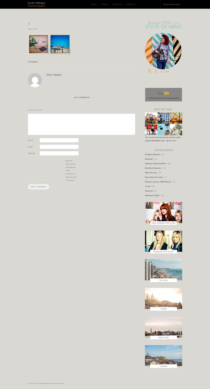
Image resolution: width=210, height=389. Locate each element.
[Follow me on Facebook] (161, 81)
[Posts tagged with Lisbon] (163, 367)
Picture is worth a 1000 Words (158, 182)
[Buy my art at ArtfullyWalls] (163, 134)
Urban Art (149, 191)
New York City (151, 172)
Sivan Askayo (53, 74)
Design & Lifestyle (152, 154)
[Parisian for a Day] (163, 253)
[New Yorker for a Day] (163, 224)
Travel (147, 186)
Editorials (117, 4)
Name (31, 140)
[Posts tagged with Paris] (163, 310)
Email (30, 147)
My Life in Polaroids (153, 168)
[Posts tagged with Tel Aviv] (163, 281)
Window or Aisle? (152, 195)
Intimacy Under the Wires (155, 163)
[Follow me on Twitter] (163, 81)
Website (31, 153)
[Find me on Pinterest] (166, 81)
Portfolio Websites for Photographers (163, 98)
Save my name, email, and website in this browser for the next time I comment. (70, 170)
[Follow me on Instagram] (164, 81)
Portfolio (130, 4)
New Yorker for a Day (154, 177)
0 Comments (33, 62)
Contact (104, 4)
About (94, 4)
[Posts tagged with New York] (163, 338)
